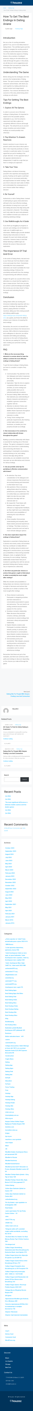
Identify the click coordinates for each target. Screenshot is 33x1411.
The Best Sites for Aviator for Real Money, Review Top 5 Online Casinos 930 (17, 1239)
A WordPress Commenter (12, 828)
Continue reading (8, 738)
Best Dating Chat (10, 996)
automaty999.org (10, 984)
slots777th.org (10, 1219)
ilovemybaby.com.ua (11, 1115)
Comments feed (10, 1337)
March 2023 (9, 870)
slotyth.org (8, 1223)
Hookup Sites (9, 1109)
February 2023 (10, 873)
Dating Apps (9, 1068)
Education (8, 1081)
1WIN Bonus (9, 944)
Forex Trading (9, 1087)
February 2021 (10, 914)
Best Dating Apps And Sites (14, 993)
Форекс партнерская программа (16, 1315)
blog (6, 1018)
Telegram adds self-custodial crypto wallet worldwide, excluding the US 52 (16, 1231)
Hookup (7, 1093)
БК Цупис (8, 1295)
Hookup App (11, 8)
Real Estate (9, 1208)
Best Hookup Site (10, 1012)
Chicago (7, 1364)
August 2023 (9, 854)
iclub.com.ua (9, 1112)
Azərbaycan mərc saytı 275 (14, 987)
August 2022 (9, 892)
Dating (7, 1062)
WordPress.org (10, 1340)
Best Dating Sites (10, 1003)
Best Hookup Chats (11, 1006)
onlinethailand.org (11, 1199)
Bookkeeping (9, 1021)
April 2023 (8, 867)
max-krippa (9, 1142)
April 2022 (8, 901)
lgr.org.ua (8, 1136)
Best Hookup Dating (11, 1009)
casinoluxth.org (10, 1043)
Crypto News (9, 1059)
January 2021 (9, 917)
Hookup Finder (10, 1103)
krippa (7, 1133)
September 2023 (10, 851)
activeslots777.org (11, 971)
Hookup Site (9, 1106)
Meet (7, 1146)
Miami (7, 1358)
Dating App (8, 1065)
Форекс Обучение (11, 1312)
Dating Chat (9, 1071)
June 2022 (8, 895)
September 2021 (10, 904)
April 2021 (8, 910)
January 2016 (9, 923)
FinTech (7, 1084)
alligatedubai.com (11, 975)
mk (6, 1149)
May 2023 (8, 864)
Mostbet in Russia (11, 1157)
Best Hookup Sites (11, 1015)
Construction (9, 1056)
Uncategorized (10, 1244)
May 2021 (8, 907)
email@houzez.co (11, 1384)
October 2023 (9, 848)
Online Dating (9, 1185)
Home (4, 8)
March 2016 (9, 920)
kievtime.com (9, 1127)
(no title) (8, 796)
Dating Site (8, 1074)
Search (6, 775)
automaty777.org (10, 981)
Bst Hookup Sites (10, 1025)
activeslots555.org (11, 968)
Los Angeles (9, 1361)
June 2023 (8, 860)
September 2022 (10, 889)
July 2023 (8, 857)
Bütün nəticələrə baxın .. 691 (14, 1036)
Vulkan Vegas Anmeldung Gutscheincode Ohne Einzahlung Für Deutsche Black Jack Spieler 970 (17, 1250)
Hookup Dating (10, 1099)
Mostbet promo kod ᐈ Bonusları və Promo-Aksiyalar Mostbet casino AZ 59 (17, 1169)
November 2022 (10, 882)
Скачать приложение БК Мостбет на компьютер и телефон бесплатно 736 (16, 1306)
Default (7, 1078)
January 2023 (9, 876)
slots (6, 1216)
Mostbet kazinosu (11, 1160)
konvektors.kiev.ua (11, 1130)
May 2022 (8, 898)
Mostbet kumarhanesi (12, 1163)
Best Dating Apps (10, 990)
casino (7, 1039)
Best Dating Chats (11, 1000)
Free (6, 1090)
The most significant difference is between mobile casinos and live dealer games (16, 804)
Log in (7, 1331)
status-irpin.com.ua (11, 1226)
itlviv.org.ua (9, 1118)
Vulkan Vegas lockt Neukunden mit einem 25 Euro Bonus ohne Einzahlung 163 (16, 1279)
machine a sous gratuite (13, 1139)
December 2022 (10, 879)
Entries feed (9, 1334)
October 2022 (9, 885)
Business (8, 1033)
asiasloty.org (9, 978)
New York (8, 1367)
